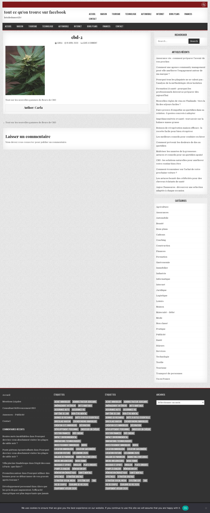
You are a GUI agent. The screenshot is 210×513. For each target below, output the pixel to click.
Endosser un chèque (90, 429)
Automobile (146, 14)
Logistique (161, 295)
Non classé (162, 323)
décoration (85, 425)
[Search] (204, 5)
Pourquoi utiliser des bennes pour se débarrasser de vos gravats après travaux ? (26, 476)
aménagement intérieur (65, 405)
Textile (159, 362)
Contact (93, 18)
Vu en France (163, 379)
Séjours (160, 345)
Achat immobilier (62, 401)
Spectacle (59, 476)
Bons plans (174, 14)
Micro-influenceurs (64, 460)
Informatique (163, 279)
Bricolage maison (62, 421)
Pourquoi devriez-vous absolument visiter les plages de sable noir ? (25, 440)
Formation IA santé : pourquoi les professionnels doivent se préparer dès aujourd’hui (177, 92)
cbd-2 (77, 37)
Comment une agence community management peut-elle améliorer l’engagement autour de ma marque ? (180, 70)
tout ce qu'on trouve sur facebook (35, 12)
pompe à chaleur (62, 468)
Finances (188, 14)
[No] (206, 508)
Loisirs (160, 301)
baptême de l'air (62, 413)
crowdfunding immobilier (84, 421)
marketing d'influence (86, 456)
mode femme (80, 460)
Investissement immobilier (67, 445)
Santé (159, 340)
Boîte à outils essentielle (87, 417)
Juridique (161, 290)
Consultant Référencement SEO (19, 408)
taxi (94, 480)
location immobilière (64, 449)
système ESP (83, 480)
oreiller (77, 464)
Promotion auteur (11, 473)
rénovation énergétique (65, 472)
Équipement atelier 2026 (65, 488)
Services (161, 351)
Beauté (160, 223)
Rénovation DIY (79, 468)
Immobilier (162, 268)
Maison (103, 14)
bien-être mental (79, 413)
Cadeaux (160, 234)
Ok (185, 508)
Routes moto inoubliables (15, 436)
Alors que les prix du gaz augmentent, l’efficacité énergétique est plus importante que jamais (25, 490)
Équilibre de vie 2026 (78, 484)
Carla (59, 42)
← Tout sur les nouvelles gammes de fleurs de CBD (29, 122)
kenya (84, 445)
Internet (160, 14)
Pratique (160, 329)
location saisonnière (85, 449)
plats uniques (90, 464)
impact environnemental (66, 437)
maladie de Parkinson (64, 456)
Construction (163, 245)
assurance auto (62, 409)
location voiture (62, 453)
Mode (159, 318)
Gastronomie (163, 262)
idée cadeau (78, 433)
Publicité (161, 334)
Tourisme (116, 14)
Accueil (92, 14)
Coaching (161, 240)
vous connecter (26, 142)
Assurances (162, 212)
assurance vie (78, 409)
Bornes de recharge (64, 417)
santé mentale (85, 472)
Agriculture (162, 207)
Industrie (161, 273)
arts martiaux (85, 405)
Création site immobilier (66, 425)
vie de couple (60, 484)
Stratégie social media (65, 480)
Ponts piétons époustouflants (17, 450)
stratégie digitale (75, 476)
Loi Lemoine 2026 (80, 453)
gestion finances (62, 433)
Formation (161, 257)
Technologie (130, 14)
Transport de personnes (169, 373)
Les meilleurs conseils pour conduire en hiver (180, 137)
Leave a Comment (90, 42)
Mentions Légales (11, 401)
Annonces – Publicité (13, 414)
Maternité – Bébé (165, 312)
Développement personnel (16, 486)
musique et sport (63, 464)
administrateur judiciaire (84, 401)
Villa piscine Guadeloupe (15, 463)
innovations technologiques (67, 441)
